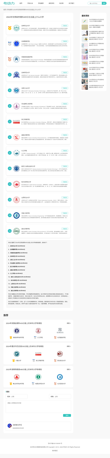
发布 (67, 415)
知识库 (61, 3)
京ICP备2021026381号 (55, 443)
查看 (68, 323)
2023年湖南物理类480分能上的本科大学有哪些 (24, 369)
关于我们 (71, 3)
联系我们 (55, 451)
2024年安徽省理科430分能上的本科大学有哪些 (24, 323)
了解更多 (64, 25)
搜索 (104, 3)
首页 (21, 3)
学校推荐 (41, 3)
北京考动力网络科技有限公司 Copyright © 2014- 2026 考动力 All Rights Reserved (55, 447)
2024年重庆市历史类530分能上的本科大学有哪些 (25, 346)
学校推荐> (10, 10)
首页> (5, 10)
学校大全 (30, 3)
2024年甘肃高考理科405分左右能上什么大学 (27, 10)
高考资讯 (51, 3)
